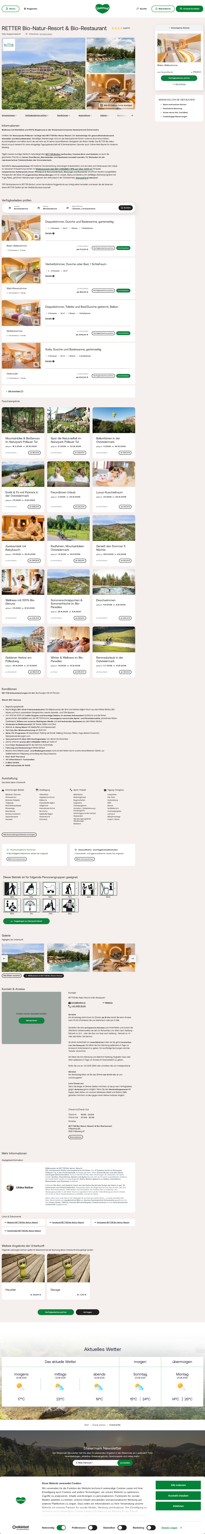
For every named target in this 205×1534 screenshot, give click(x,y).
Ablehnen (178, 1506)
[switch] (92, 1527)
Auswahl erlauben (178, 1495)
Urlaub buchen (191, 8)
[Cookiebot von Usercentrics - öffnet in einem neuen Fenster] (21, 1527)
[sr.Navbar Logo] (102, 8)
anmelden (125, 1463)
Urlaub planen (99, 1425)
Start (86, 1425)
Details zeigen (169, 1527)
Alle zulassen (178, 1485)
